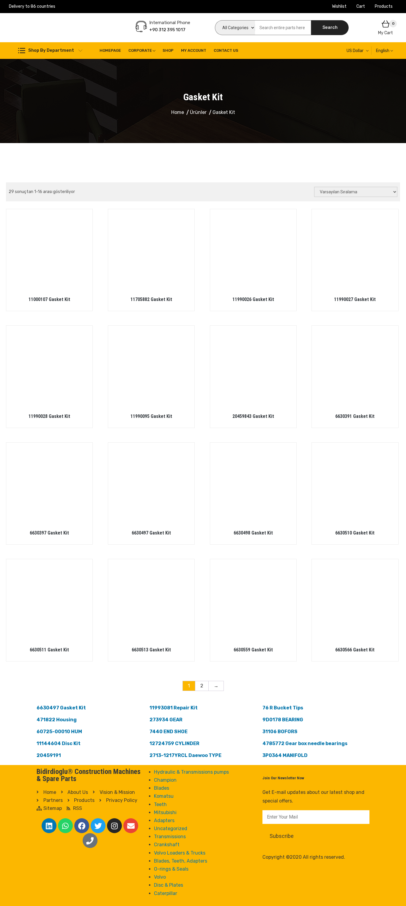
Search (330, 27)
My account (193, 50)
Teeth (160, 804)
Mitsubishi (165, 812)
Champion (165, 780)
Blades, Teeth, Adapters (180, 861)
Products (384, 6)
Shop (168, 50)
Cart (360, 6)
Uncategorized (170, 828)
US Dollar (355, 50)
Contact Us (226, 50)
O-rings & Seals (171, 869)
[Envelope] (130, 825)
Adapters (164, 820)
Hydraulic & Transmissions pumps (191, 772)
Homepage (110, 50)
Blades (161, 788)
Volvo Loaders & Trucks (179, 853)
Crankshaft (167, 844)
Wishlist (339, 6)
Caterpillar (165, 893)
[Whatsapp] (65, 825)
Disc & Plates (168, 885)
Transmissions (170, 836)
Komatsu (164, 796)
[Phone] (90, 840)
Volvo (160, 877)
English (382, 50)
